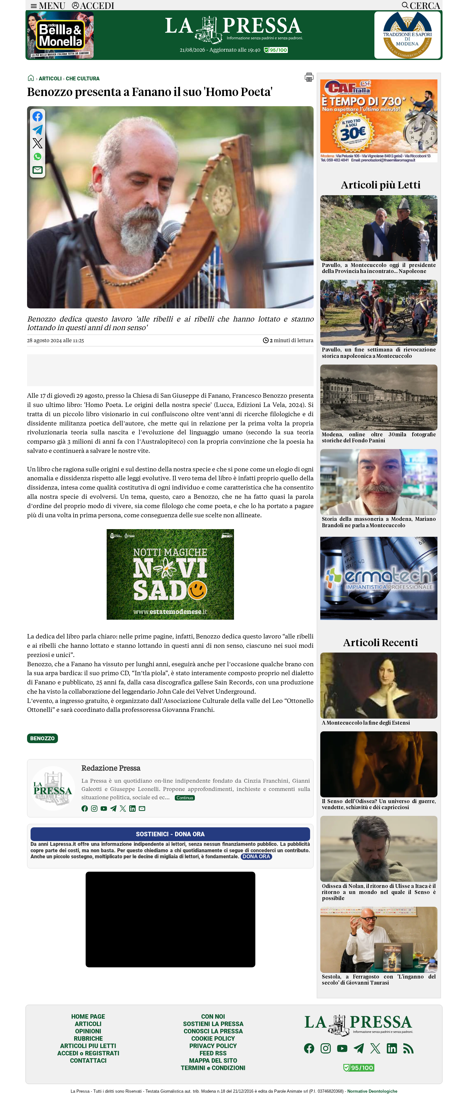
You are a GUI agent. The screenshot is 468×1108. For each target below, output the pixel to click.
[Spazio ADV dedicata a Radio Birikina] (60, 57)
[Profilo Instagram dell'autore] (94, 809)
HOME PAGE (88, 1016)
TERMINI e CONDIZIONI (213, 1068)
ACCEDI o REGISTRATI (88, 1053)
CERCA (425, 5)
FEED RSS (213, 1053)
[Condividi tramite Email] (37, 170)
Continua (185, 797)
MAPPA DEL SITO (213, 1060)
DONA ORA (256, 856)
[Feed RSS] (408, 1049)
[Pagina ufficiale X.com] (375, 1049)
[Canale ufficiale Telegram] (359, 1049)
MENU (52, 5)
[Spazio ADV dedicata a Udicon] (378, 164)
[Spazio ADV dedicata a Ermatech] (378, 621)
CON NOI (213, 1016)
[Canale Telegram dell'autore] (113, 809)
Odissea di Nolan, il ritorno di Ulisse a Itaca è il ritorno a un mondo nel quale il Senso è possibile (379, 892)
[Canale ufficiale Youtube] (342, 1049)
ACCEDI (97, 5)
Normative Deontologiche (372, 1091)
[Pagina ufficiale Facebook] (309, 1049)
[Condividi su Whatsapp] (37, 156)
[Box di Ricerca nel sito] (403, 5)
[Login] (75, 5)
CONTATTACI (88, 1060)
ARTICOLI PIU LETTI (88, 1046)
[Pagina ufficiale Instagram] (326, 1049)
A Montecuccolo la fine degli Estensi (366, 723)
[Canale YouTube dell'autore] (104, 809)
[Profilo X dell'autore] (123, 809)
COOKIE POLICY (213, 1038)
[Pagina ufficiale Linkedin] (392, 1049)
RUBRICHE (88, 1038)
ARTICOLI (88, 1024)
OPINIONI (88, 1031)
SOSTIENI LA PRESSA (213, 1024)
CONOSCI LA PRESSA (213, 1031)
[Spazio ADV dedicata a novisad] (170, 617)
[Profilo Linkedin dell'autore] (132, 809)
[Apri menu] (32, 5)
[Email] (142, 809)
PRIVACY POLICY (213, 1046)
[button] (309, 80)
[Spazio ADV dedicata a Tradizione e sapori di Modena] (407, 57)
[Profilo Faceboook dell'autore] (85, 809)
